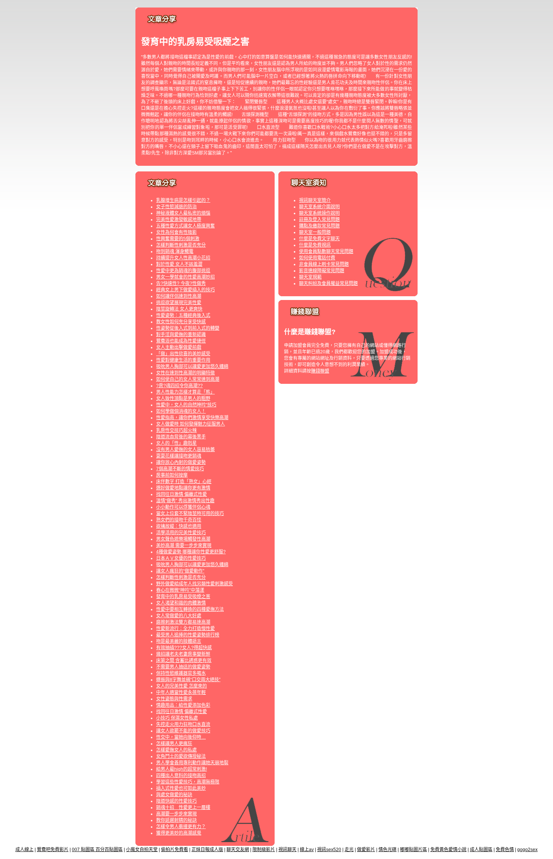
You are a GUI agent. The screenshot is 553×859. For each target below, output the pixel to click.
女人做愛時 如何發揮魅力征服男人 (190, 424)
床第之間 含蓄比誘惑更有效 (183, 660)
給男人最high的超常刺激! (181, 769)
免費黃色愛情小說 (448, 849)
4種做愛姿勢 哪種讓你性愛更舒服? (191, 551)
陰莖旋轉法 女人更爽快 (179, 309)
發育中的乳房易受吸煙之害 (183, 596)
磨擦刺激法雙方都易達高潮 (183, 622)
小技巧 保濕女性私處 (177, 718)
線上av (307, 849)
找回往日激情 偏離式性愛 (181, 494)
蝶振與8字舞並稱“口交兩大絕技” (188, 679)
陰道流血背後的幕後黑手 (181, 436)
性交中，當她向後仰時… (181, 737)
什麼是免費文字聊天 (319, 238)
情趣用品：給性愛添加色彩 (183, 705)
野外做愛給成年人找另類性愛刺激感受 (194, 583)
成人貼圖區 (481, 849)
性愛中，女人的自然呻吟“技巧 (186, 405)
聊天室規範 (310, 277)
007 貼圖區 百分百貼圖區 (97, 849)
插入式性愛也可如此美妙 (181, 788)
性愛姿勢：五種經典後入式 (183, 315)
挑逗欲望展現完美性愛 (178, 302)
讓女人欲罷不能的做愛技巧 (183, 730)
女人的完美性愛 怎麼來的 (181, 686)
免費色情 (505, 849)
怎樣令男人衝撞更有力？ (181, 826)
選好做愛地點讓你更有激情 (183, 488)
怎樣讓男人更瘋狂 (174, 743)
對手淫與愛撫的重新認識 (181, 334)
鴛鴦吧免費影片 (52, 849)
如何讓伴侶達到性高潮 (178, 296)
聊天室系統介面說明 (319, 206)
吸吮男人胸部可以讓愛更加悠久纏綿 (192, 366)
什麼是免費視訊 (315, 245)
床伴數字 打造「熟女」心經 (183, 481)
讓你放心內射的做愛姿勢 (181, 462)
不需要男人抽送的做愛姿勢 (183, 667)
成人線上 (24, 849)
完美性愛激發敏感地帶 (178, 219)
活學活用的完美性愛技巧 (181, 532)
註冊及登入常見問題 (319, 219)
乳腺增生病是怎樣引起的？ (183, 200)
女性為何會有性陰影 (176, 232)
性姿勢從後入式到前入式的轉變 (187, 328)
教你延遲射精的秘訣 (176, 820)
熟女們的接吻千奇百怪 (178, 520)
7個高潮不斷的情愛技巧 (180, 468)
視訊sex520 (329, 849)
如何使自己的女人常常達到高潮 (187, 379)
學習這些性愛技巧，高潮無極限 (187, 782)
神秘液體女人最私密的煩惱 (183, 213)
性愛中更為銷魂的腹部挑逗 (183, 270)
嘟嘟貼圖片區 (413, 849)
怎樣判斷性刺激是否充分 (181, 245)
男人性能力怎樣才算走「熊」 (185, 392)
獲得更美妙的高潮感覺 (178, 833)
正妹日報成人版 (207, 849)
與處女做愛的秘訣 (174, 794)
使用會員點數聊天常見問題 (326, 251)
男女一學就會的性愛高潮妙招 (185, 277)
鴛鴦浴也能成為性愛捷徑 (181, 341)
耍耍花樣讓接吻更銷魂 (178, 456)
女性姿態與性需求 (174, 698)
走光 (349, 849)
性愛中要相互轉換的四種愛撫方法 (190, 609)
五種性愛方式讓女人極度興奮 (185, 226)
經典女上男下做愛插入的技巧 (185, 289)
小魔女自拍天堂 (142, 849)
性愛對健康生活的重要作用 (183, 360)
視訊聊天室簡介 (315, 200)
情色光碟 (387, 849)
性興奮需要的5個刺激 (177, 238)
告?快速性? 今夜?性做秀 (181, 283)
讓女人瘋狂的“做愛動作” (180, 571)
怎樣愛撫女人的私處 (176, 750)
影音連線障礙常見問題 (321, 270)
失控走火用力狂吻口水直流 (183, 724)
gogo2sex (527, 849)
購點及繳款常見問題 (319, 226)
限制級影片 (263, 849)
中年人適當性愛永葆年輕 (181, 692)
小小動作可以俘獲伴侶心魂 (183, 507)
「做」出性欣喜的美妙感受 (183, 353)
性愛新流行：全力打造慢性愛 (185, 628)
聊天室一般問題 (315, 232)
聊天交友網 (237, 849)
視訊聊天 (287, 849)
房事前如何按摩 (172, 475)
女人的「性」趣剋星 (176, 443)
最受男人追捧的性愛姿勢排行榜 (187, 635)
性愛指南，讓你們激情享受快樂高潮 (192, 417)
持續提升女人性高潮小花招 (183, 258)
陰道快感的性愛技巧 (176, 801)
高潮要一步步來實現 (176, 814)
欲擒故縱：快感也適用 (178, 526)
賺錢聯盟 (320, 371)
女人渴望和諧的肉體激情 (181, 603)
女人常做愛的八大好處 (178, 615)
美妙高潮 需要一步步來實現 (183, 545)
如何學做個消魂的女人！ (181, 411)
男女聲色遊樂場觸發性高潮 (183, 539)
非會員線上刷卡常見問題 (324, 264)
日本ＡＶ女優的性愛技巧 (181, 558)
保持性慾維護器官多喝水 (181, 673)
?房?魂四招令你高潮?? (179, 385)
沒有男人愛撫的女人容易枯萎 (185, 449)
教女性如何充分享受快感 (181, 321)
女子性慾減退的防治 (176, 206)
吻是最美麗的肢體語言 (178, 641)
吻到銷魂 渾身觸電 (174, 251)
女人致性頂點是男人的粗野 (183, 398)
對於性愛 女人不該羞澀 (179, 264)
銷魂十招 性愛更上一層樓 (183, 807)
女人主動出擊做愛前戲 (178, 347)
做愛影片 (366, 849)
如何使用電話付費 (317, 258)
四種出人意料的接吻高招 (181, 775)
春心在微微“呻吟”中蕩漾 (180, 590)
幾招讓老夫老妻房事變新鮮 (183, 654)
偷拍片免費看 (174, 849)
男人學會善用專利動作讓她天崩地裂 (192, 762)
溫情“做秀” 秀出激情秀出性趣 (185, 500)
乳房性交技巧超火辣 (176, 430)
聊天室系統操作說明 (319, 213)
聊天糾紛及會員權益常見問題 (328, 283)
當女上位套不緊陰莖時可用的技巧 (190, 513)
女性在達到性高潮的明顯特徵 (185, 373)
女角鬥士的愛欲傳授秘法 (181, 756)
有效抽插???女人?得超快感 (184, 647)
